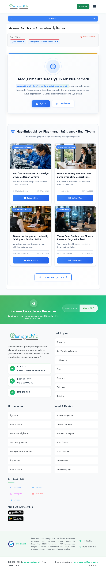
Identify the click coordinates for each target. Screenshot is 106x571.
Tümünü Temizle (89, 37)
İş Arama (14, 415)
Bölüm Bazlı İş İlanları (19, 433)
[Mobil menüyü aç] (95, 6)
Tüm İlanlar (64, 103)
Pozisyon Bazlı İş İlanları (21, 451)
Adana (17, 42)
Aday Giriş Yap (63, 451)
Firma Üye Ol (62, 460)
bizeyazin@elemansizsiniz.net (31, 370)
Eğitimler (61, 387)
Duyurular (61, 378)
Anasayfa (61, 342)
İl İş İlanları (15, 460)
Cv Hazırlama (16, 424)
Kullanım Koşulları (65, 415)
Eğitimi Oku (32, 198)
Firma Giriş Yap (64, 469)
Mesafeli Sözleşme (65, 433)
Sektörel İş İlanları (18, 442)
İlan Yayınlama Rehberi (67, 351)
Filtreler (52, 18)
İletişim (60, 396)
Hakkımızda (62, 360)
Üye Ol (42, 103)
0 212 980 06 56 (25, 383)
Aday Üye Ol (62, 442)
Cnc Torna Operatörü (43, 42)
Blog (59, 369)
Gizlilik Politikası (64, 424)
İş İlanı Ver (83, 6)
